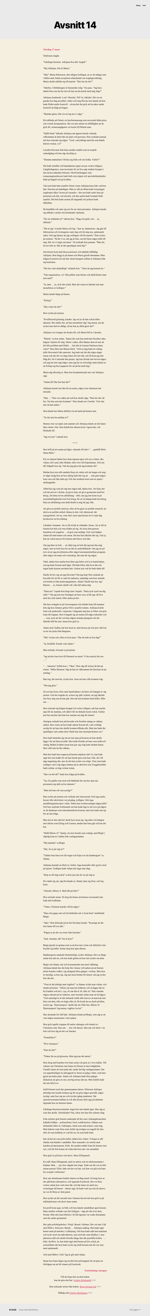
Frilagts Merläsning (78, 1292)
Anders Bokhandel (82, 1280)
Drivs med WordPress (28, 1310)
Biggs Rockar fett (88, 1286)
